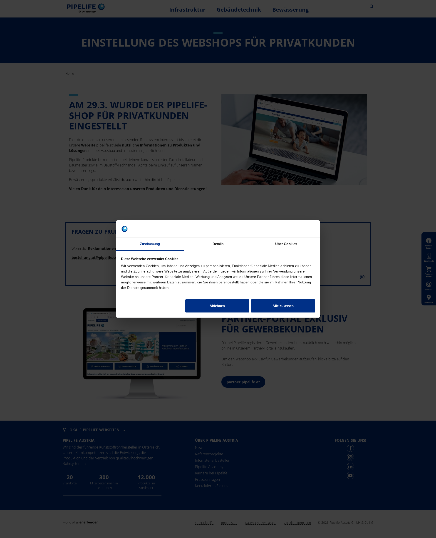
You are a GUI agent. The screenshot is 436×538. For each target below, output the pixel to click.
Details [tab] (218, 244)
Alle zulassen (283, 306)
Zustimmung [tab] (150, 244)
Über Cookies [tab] (286, 244)
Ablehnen (217, 306)
